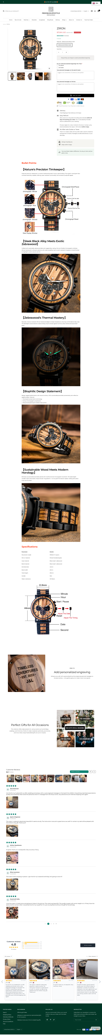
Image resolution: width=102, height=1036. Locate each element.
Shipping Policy (7, 1014)
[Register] (96, 1019)
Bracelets (34, 20)
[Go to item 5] (43, 778)
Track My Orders (88, 20)
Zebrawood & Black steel (64, 45)
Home (10, 20)
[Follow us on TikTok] (54, 1019)
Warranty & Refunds (8, 1017)
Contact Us (79, 20)
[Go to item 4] (34, 778)
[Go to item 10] (83, 778)
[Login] (95, 11)
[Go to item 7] (59, 778)
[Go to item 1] (10, 778)
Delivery (58, 20)
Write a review (75, 771)
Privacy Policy (6, 1019)
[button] (60, 35)
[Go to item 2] (18, 778)
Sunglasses (42, 20)
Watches (26, 20)
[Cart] (98, 11)
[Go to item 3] (26, 778)
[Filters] (90, 771)
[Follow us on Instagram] (47, 1019)
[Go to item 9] (75, 778)
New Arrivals (18, 20)
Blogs (64, 20)
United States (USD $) (75, 11)
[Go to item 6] (51, 778)
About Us (71, 20)
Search (5, 1012)
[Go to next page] (56, 924)
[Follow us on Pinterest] (50, 1019)
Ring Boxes (50, 20)
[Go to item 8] (67, 778)
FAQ (4, 1023)
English (85, 11)
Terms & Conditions (8, 1021)
